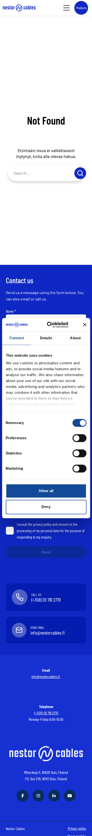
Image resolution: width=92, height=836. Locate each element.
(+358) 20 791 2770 (46, 712)
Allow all (46, 491)
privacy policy (42, 524)
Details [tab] (46, 338)
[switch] (79, 438)
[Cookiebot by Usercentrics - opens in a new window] (55, 325)
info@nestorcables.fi (46, 676)
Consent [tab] (16, 338)
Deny (45, 507)
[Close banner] (84, 324)
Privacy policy (77, 828)
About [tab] (75, 338)
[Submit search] (80, 173)
